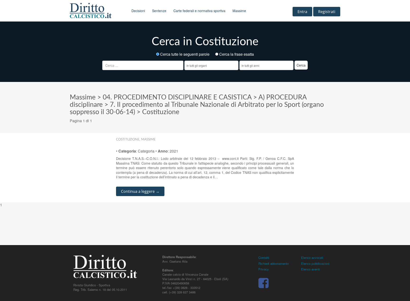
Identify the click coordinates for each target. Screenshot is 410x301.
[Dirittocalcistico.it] (97, 10)
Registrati (326, 11)
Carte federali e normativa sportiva (199, 10)
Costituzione (160, 112)
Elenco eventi (310, 269)
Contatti (263, 257)
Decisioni (138, 10)
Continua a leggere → (140, 191)
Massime (239, 10)
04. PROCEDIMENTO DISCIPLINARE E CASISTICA (177, 97)
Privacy (263, 269)
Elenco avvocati (312, 257)
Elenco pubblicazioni (315, 263)
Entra (302, 11)
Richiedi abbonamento (273, 263)
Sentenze (159, 10)
